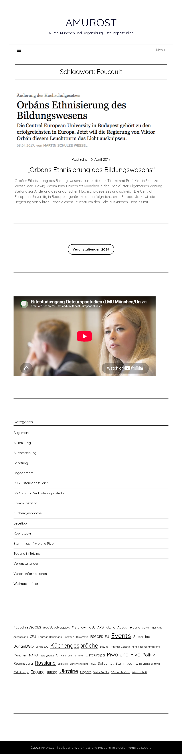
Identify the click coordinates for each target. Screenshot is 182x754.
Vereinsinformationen (30, 574)
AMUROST (91, 22)
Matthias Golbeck (120, 646)
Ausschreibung (25, 453)
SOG (93, 663)
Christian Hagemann (50, 636)
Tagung (38, 671)
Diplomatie (82, 636)
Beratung (21, 463)
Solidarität (106, 663)
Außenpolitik (21, 636)
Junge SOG (42, 646)
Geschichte (141, 637)
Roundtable (22, 533)
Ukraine (68, 671)
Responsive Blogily (111, 748)
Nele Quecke (47, 655)
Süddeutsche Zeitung (148, 663)
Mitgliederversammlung (146, 646)
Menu (160, 50)
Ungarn (85, 672)
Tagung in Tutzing (27, 553)
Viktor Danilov (101, 672)
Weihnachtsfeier (26, 584)
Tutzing (52, 672)
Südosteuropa (21, 672)
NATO (33, 655)
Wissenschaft (139, 672)
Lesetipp (20, 523)
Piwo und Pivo (123, 654)
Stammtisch (125, 663)
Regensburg (23, 663)
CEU (33, 637)
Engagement (23, 473)
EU (107, 637)
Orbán (61, 655)
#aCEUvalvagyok (56, 627)
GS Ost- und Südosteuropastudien (40, 493)
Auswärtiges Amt (152, 627)
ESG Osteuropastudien (31, 483)
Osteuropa (95, 654)
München (20, 655)
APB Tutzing (106, 627)
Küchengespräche (28, 513)
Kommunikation (26, 503)
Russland (45, 663)
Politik (148, 655)
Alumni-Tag (22, 443)
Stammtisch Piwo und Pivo (34, 543)
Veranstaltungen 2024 (91, 249)
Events (121, 635)
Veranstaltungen (26, 563)
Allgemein (21, 433)
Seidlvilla (63, 663)
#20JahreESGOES (27, 627)
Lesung (104, 646)
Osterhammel (75, 655)
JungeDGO (24, 646)
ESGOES (96, 637)
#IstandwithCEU (83, 627)
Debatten (69, 636)
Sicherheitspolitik (79, 663)
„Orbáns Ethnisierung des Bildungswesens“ (91, 169)
